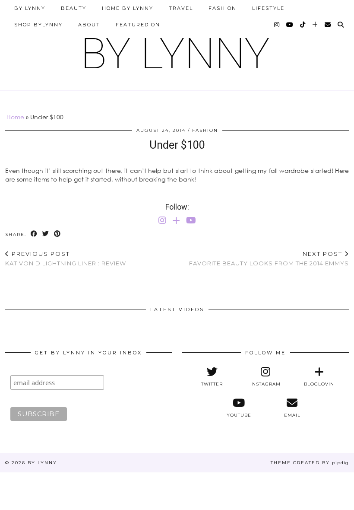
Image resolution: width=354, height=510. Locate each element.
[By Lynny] (177, 50)
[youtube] (290, 24)
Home (15, 117)
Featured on (138, 25)
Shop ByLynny (38, 25)
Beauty (73, 8)
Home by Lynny (127, 8)
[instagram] (277, 24)
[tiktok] (303, 24)
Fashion (223, 8)
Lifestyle (268, 8)
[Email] (328, 24)
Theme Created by (310, 462)
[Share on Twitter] (46, 234)
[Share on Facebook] (34, 234)
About (89, 25)
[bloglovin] (315, 24)
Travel (181, 8)
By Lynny (29, 8)
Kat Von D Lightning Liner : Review (65, 258)
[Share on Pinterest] (57, 234)
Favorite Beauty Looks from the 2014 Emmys (269, 258)
